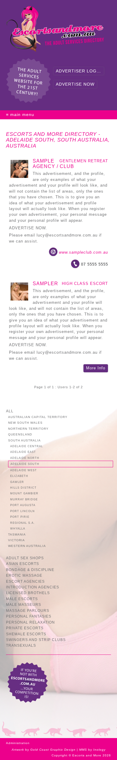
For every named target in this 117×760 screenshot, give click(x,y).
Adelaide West (23, 470)
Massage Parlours (27, 610)
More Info (95, 368)
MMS (83, 749)
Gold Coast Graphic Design (53, 749)
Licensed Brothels (28, 593)
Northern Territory (28, 428)
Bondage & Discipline (30, 570)
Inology (99, 749)
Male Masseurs (23, 604)
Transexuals (21, 645)
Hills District (23, 487)
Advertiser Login (78, 71)
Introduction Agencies (32, 587)
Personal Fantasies (28, 616)
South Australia (24, 440)
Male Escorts (22, 599)
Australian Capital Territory (38, 417)
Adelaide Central (26, 446)
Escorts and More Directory (51, 134)
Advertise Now (75, 84)
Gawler (17, 482)
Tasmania (17, 534)
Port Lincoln (22, 511)
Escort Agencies (25, 581)
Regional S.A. (22, 522)
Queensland (20, 434)
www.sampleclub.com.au (83, 252)
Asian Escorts (22, 564)
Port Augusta (22, 505)
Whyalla (17, 528)
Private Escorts (25, 628)
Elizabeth (19, 476)
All (10, 411)
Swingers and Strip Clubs (36, 640)
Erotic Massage (24, 575)
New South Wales (25, 422)
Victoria (16, 540)
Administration (18, 743)
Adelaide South (24, 463)
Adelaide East (23, 451)
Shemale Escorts (26, 634)
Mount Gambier (24, 493)
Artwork (18, 749)
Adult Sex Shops (25, 558)
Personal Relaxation (30, 622)
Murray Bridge (24, 499)
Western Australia (27, 546)
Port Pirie (19, 516)
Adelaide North (24, 457)
